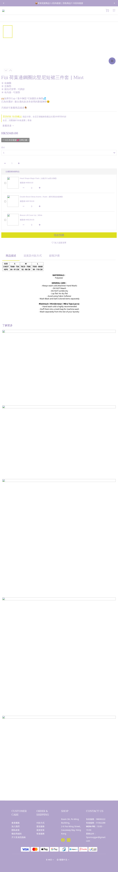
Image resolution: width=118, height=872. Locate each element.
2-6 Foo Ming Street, (71, 826)
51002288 (100, 822)
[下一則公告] (114, 3)
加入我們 (16, 826)
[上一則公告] (3, 3)
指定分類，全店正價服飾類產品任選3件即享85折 (34, 116)
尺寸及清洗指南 (19, 837)
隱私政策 (16, 830)
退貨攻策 (40, 830)
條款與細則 (17, 833)
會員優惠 (16, 822)
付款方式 (40, 822)
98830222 (100, 819)
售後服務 (40, 833)
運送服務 (40, 826)
